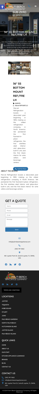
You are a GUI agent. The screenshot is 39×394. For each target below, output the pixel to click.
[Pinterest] (19, 264)
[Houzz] (10, 264)
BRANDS (5, 359)
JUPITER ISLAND (7, 330)
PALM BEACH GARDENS (10, 319)
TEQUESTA (5, 305)
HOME (4, 345)
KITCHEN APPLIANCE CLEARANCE (13, 356)
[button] (2, 7)
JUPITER (5, 301)
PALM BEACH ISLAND (9, 334)
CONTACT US (6, 367)
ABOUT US (5, 348)
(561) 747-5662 (19, 249)
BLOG (4, 363)
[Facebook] (6, 264)
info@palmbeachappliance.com (19, 242)
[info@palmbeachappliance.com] (19, 238)
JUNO (4, 316)
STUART (4, 312)
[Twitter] (15, 264)
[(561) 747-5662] (19, 245)
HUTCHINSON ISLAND (9, 326)
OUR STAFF (5, 352)
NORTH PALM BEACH (9, 323)
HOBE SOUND (6, 308)
